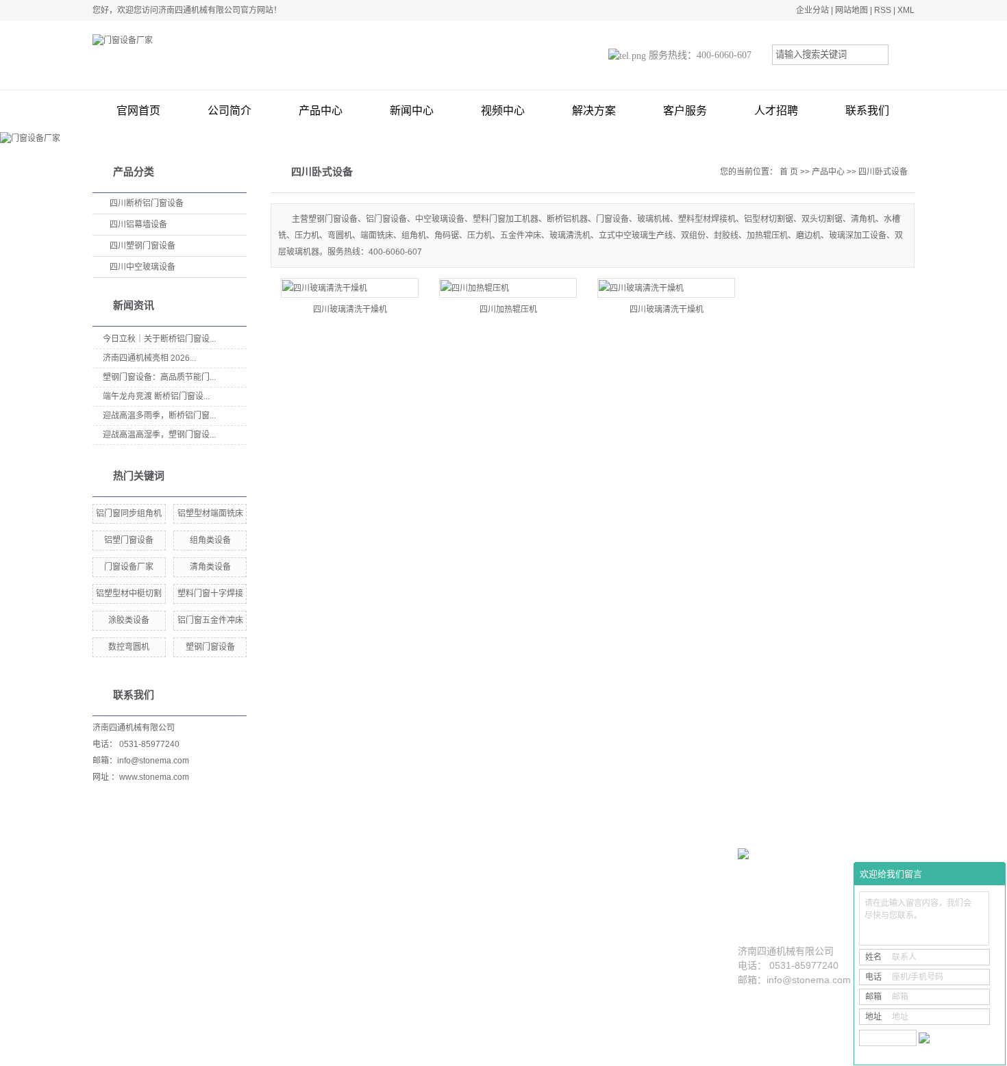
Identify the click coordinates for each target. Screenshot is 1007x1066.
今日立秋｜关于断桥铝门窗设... (159, 339)
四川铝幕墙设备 (138, 224)
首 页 (789, 172)
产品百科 (640, 956)
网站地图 (851, 10)
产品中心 (321, 110)
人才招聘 (776, 110)
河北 (475, 1051)
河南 (494, 1051)
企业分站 (812, 10)
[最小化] (990, 874)
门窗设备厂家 (128, 567)
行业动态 (640, 937)
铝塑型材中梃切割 (129, 593)
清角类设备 (210, 567)
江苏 (420, 1051)
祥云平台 (670, 1051)
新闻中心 (412, 110)
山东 (338, 1051)
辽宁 (356, 1051)
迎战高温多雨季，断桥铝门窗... (159, 415)
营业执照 (167, 956)
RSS (882, 10)
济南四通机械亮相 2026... (149, 358)
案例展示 (486, 890)
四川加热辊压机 (508, 309)
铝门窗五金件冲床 (210, 620)
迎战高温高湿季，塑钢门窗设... (159, 435)
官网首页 (138, 110)
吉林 (512, 1051)
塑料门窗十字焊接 (210, 593)
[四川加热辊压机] (508, 288)
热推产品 (259, 1051)
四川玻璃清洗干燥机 (350, 309)
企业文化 (167, 937)
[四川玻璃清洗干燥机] (350, 288)
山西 (457, 1051)
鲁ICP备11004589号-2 (565, 1051)
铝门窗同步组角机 (129, 513)
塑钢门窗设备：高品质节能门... (159, 377)
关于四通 (171, 890)
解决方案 (594, 110)
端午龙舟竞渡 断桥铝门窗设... (156, 396)
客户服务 (685, 110)
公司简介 (229, 110)
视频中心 (503, 110)
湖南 (401, 1051)
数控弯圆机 (128, 647)
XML (906, 10)
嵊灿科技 (748, 1051)
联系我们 (867, 110)
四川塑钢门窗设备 (142, 246)
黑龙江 (378, 1051)
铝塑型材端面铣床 (210, 513)
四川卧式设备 (883, 172)
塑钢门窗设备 (210, 647)
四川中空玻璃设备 (142, 267)
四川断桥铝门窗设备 (147, 203)
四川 (438, 1051)
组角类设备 (210, 540)
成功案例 (483, 918)
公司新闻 (640, 918)
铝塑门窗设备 (128, 540)
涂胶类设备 (128, 620)
